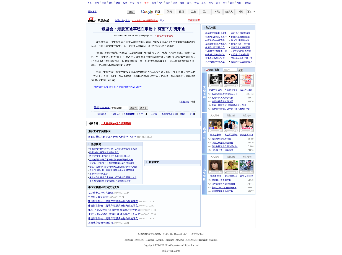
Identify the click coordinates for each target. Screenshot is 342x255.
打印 (183, 114)
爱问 (225, 3)
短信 (218, 3)
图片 (205, 11)
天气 (211, 3)
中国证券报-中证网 (164, 35)
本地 (217, 11)
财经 (118, 3)
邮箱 (232, 3)
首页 (89, 3)
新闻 (97, 3)
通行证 (248, 3)
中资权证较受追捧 (98, 197)
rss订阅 (154, 114)
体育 (104, 3)
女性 (182, 3)
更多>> (251, 11)
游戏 (175, 3)
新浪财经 (119, 20)
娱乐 (111, 3)
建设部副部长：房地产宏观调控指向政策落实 (113, 201)
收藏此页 (115, 114)
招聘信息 (170, 239)
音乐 (193, 11)
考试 (196, 3)
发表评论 (184, 101)
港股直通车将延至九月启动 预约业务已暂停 (118, 87)
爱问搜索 (92, 11)
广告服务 (150, 239)
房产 (168, 3)
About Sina (139, 239)
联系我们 (160, 239)
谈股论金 (102, 114)
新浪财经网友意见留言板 (149, 234)
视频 (154, 3)
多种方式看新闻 (169, 114)
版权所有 (175, 250)
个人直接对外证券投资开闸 (145, 20)
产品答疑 (213, 239)
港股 (127, 20)
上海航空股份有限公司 (100, 222)
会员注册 (203, 239)
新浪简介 (129, 239)
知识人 (229, 11)
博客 (139, 3)
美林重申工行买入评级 (100, 193)
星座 (203, 3)
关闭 (192, 114)
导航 (239, 3)
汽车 (161, 3)
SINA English (192, 239)
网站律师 (180, 239)
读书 (189, 3)
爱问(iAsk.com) (102, 107)
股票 (125, 3)
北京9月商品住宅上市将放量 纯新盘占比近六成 (114, 210)
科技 (132, 3)
